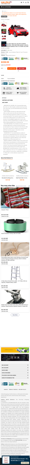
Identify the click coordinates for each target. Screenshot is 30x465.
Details (4, 98)
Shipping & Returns (7, 100)
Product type (4, 52)
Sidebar (4, 16)
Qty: (2, 68)
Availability (4, 50)
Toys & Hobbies (11, 78)
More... (18, 462)
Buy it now (21, 68)
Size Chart (5, 102)
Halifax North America (10, 55)
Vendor (3, 55)
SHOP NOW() (25, 462)
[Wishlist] (18, 71)
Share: (2, 75)
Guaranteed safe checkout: (8, 81)
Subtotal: (3, 65)
